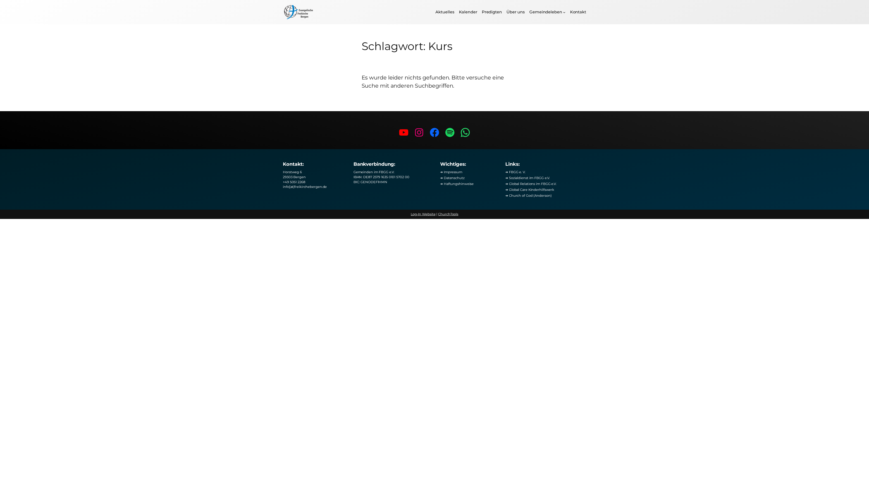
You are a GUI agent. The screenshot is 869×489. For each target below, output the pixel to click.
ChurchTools (448, 214)
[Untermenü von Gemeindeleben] (564, 12)
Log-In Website (423, 214)
